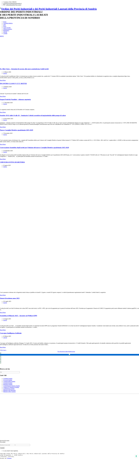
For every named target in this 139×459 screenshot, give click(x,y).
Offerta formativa (7, 29)
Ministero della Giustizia (9, 391)
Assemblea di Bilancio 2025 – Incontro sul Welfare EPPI (18, 316)
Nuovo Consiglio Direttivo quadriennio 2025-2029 (16, 130)
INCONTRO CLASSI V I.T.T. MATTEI (13, 83)
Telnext (9, 458)
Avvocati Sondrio (7, 380)
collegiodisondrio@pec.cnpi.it (13, 5)
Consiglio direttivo (8, 23)
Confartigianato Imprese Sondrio (11, 386)
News (4, 26)
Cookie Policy (11, 456)
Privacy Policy (4, 456)
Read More (3, 80)
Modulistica (6, 30)
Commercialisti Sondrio (9, 381)
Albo (4, 24)
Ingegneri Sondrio (7, 384)
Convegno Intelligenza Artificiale (10, 333)
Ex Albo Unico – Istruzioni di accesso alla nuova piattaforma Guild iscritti (24, 69)
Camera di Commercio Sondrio (11, 387)
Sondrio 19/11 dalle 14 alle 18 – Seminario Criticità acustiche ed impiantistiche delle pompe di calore (33, 115)
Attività (5, 32)
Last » (4, 350)
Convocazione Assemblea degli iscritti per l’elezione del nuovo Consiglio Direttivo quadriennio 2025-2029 (34, 147)
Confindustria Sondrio (8, 388)
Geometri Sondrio (7, 383)
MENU (2, 36)
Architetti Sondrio (7, 378)
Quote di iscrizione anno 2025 (10, 298)
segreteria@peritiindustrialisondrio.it (12, 3)
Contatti (5, 33)
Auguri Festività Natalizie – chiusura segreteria (15, 99)
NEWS (5, 73)
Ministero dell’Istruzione (9, 390)
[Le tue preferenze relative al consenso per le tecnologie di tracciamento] (136, 456)
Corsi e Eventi (6, 27)
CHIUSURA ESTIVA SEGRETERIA (12, 162)
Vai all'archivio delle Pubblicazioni (66, 351)
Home (4, 21)
